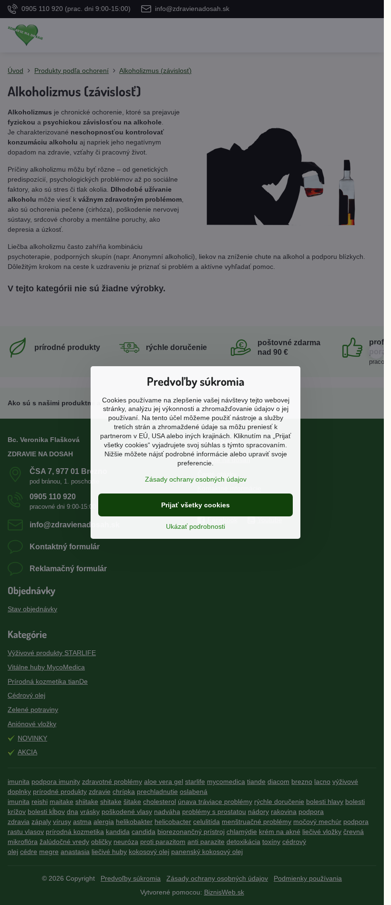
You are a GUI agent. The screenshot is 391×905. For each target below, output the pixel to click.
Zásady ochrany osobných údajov (196, 479)
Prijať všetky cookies (195, 505)
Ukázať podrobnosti (195, 526)
